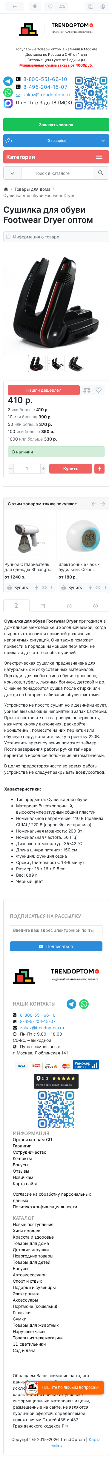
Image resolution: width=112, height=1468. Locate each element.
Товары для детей (31, 1262)
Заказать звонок (56, 124)
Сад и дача (24, 1350)
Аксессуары (25, 1299)
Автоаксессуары (30, 1274)
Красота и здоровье (33, 1236)
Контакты (22, 1158)
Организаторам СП (32, 1139)
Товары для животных (36, 1325)
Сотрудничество (29, 1152)
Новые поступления (33, 1224)
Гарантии (22, 1145)
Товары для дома (31, 1243)
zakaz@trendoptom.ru (46, 94)
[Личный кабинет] (103, 6)
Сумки (19, 1318)
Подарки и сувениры (34, 1287)
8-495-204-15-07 (45, 87)
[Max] (8, 103)
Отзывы (21, 1171)
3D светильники (29, 1344)
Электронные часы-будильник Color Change (79, 567)
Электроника (26, 1293)
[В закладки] (99, 390)
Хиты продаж (26, 1230)
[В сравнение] (87, 390)
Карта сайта (25, 1183)
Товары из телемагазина (38, 1337)
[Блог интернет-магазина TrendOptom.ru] (91, 6)
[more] (51, 587)
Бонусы (20, 1164)
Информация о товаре (36, 236)
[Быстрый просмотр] (44, 587)
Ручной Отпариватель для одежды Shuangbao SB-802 (29, 567)
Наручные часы (29, 1331)
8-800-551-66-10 (45, 79)
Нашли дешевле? (43, 390)
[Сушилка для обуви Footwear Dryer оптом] (56, 302)
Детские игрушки (31, 1249)
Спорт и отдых (27, 1281)
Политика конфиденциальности (45, 1206)
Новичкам (23, 1177)
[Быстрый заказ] (99, 469)
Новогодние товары (33, 1255)
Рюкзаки (21, 1312)
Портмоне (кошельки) (35, 1306)
